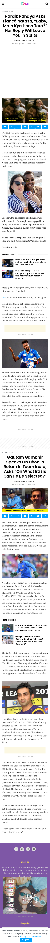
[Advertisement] (25, 71)
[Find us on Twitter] (22, 849)
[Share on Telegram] (25, 127)
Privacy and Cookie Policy (31, 936)
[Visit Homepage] (25, 3)
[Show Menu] (3, 4)
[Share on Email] (38, 127)
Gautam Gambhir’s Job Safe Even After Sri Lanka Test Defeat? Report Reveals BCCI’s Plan (31, 628)
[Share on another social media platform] (45, 127)
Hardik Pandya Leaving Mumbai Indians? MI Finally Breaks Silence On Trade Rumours (30, 262)
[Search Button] (47, 4)
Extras (11, 12)
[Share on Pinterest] (32, 127)
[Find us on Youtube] (34, 849)
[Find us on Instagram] (28, 849)
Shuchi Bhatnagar (25, 40)
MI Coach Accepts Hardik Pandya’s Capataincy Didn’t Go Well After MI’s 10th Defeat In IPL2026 (30, 275)
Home (4, 12)
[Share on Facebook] (5, 127)
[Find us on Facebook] (16, 849)
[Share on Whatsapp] (18, 127)
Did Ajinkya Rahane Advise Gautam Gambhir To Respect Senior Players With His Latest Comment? (29, 640)
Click (4, 297)
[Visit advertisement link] (25, 895)
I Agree (25, 940)
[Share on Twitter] (12, 127)
